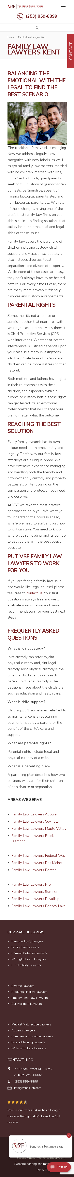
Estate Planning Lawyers (28, 1042)
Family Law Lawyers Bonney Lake (38, 906)
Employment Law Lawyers (29, 998)
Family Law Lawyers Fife (31, 884)
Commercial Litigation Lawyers (32, 1036)
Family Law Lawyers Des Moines (37, 862)
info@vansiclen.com (27, 1088)
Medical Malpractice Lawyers (31, 1024)
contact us (34, 593)
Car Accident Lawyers (26, 1004)
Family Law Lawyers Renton (33, 870)
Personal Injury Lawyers (27, 941)
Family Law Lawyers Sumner (34, 891)
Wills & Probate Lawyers (28, 1048)
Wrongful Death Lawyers (28, 959)
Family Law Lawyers (25, 947)
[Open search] (37, 28)
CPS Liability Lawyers (26, 965)
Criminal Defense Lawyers (29, 953)
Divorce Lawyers (22, 986)
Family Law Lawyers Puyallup (35, 898)
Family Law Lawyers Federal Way (38, 855)
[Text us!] (59, 1168)
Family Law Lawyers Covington (36, 821)
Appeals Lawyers (23, 1030)
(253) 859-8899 (41, 16)
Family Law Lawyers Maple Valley (38, 828)
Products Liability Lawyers (29, 992)
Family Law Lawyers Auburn (34, 814)
